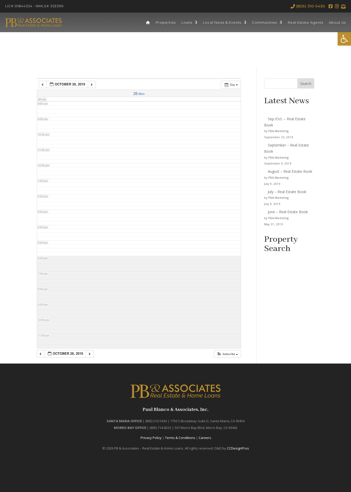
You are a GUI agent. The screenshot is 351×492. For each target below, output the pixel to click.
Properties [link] (166, 22)
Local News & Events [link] (222, 22)
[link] (344, 39)
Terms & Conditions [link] (180, 437)
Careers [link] (205, 437)
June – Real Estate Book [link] (288, 211)
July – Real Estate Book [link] (287, 191)
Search (305, 83)
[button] (227, 353)
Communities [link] (264, 22)
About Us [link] (337, 22)
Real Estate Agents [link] (305, 22)
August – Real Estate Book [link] (290, 171)
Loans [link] (186, 22)
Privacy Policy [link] (151, 437)
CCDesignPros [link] (238, 448)
